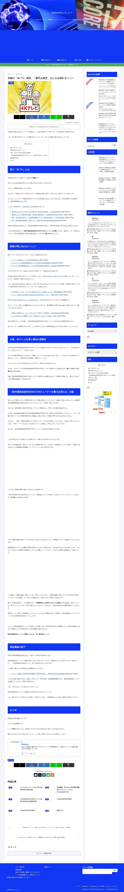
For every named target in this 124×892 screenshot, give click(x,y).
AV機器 (11, 760)
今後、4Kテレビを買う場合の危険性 (20, 152)
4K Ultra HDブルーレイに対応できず (26, 300)
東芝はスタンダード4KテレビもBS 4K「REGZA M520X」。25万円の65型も (36, 212)
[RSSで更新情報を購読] (34, 753)
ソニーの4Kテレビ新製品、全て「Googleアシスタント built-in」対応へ (35, 316)
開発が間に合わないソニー (17, 150)
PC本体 (102, 886)
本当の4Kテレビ (27, 206)
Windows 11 (85, 886)
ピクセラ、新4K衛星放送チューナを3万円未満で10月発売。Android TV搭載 (36, 266)
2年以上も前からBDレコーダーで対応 (55, 276)
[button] (68, 117)
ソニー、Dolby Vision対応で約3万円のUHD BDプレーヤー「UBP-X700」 (36, 295)
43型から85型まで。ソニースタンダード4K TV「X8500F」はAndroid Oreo (36, 313)
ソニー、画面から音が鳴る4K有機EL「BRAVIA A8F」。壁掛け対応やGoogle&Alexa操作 (40, 673)
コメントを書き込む (44, 853)
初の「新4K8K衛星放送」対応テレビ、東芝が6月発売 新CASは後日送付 (35, 220)
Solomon (24, 744)
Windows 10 (94, 886)
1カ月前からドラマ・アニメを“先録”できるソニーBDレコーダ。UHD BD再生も (37, 292)
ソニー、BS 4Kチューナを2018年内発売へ (25, 260)
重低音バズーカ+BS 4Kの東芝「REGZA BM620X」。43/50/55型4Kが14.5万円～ (38, 214)
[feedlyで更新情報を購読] (31, 753)
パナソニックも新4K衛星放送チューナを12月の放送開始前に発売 (33, 263)
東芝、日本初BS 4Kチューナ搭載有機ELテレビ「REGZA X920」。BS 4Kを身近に (38, 217)
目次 (26, 144)
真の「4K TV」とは (15, 147)
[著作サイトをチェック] (22, 753)
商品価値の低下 (14, 158)
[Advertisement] (62, 43)
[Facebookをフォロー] (28, 753)
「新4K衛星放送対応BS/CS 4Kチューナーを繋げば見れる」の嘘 (28, 155)
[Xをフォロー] (25, 753)
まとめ (12, 160)
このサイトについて (111, 886)
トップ (78, 886)
